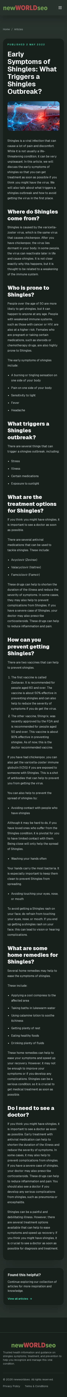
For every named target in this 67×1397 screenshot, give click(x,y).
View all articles (20, 1298)
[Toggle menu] (60, 8)
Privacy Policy (11, 1386)
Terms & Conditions (36, 1386)
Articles (18, 29)
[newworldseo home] (29, 7)
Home (6, 29)
